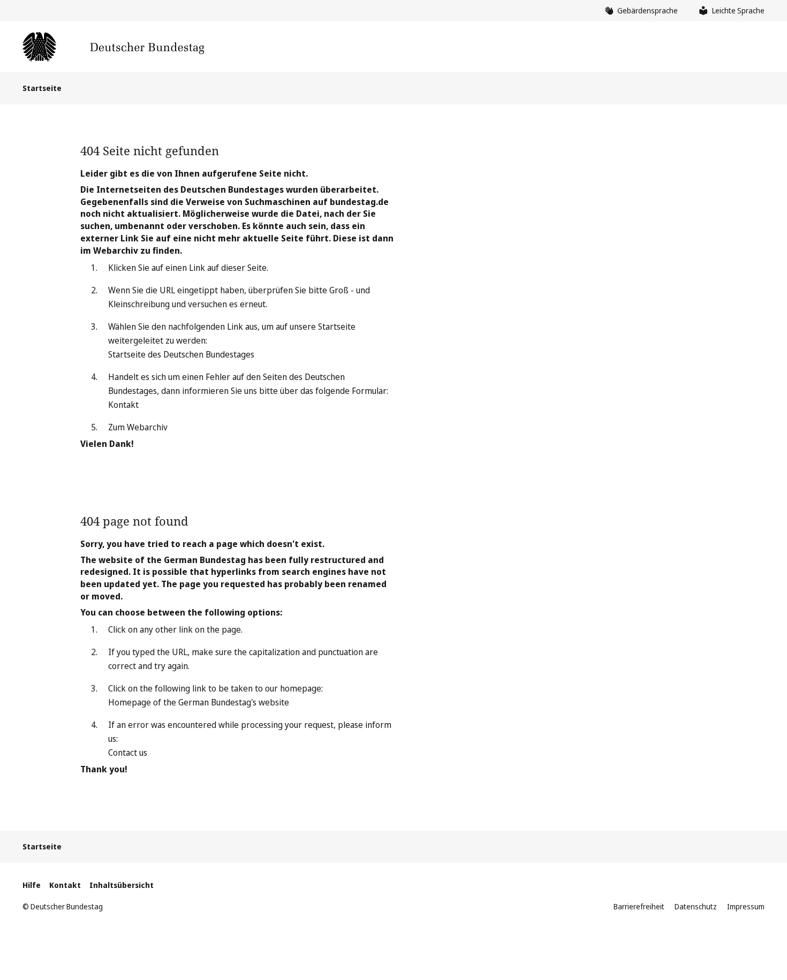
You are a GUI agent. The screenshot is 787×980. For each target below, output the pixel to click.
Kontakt (123, 405)
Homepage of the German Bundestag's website (198, 702)
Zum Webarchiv (138, 427)
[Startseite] (113, 47)
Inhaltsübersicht (121, 885)
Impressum (746, 906)
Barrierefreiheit (639, 906)
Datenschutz (696, 906)
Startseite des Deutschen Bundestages (181, 354)
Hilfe (31, 885)
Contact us (127, 752)
